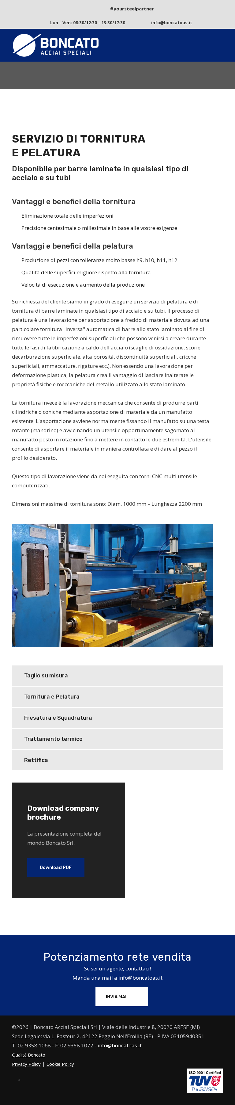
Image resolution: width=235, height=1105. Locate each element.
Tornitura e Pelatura (52, 696)
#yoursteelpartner (132, 9)
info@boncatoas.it (140, 977)
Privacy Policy (26, 1064)
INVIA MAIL (118, 997)
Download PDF (56, 867)
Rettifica (36, 760)
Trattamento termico (53, 739)
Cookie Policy (60, 1064)
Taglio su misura (46, 675)
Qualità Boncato (28, 1055)
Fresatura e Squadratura (58, 717)
